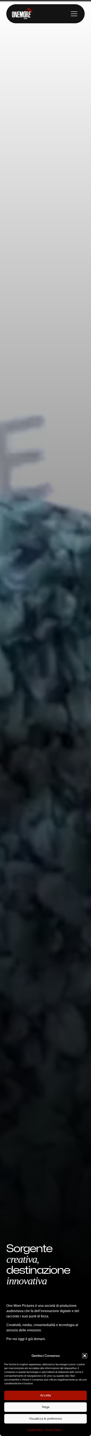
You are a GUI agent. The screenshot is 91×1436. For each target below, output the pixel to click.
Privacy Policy (53, 1429)
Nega (45, 1407)
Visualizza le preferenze (45, 1418)
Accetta (45, 1395)
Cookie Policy (35, 1429)
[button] (85, 1356)
